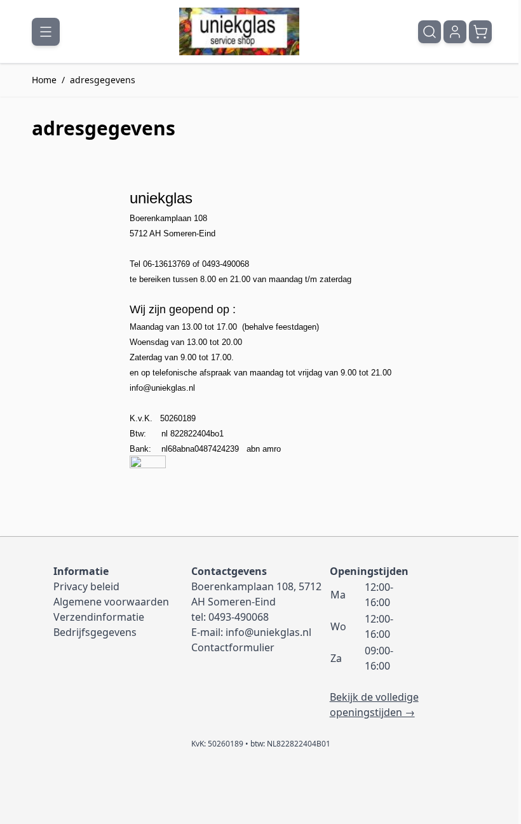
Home (44, 80)
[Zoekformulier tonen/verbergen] (429, 31)
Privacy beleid (86, 586)
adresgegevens (102, 80)
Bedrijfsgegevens (95, 632)
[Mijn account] (454, 31)
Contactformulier (232, 647)
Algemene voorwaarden (111, 602)
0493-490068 (238, 617)
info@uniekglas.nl (162, 388)
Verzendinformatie (98, 617)
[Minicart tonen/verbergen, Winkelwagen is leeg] (480, 31)
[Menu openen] (46, 32)
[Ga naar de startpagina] (239, 31)
